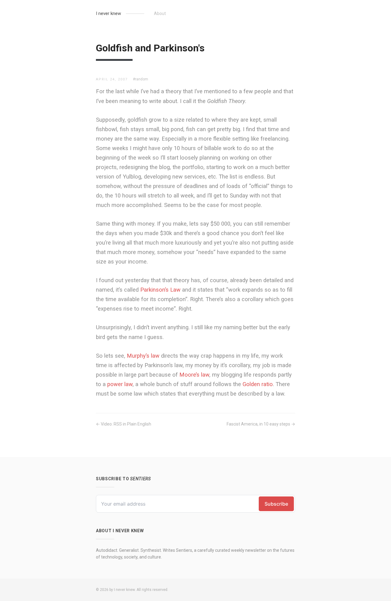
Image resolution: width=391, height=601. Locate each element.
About (160, 13)
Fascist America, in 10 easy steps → (261, 424)
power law (120, 384)
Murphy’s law (143, 355)
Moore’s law (194, 374)
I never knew (108, 13)
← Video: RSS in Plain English (123, 424)
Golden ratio (258, 384)
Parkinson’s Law (160, 289)
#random (140, 79)
